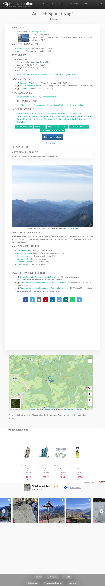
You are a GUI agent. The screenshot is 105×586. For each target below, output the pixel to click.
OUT (102, 482)
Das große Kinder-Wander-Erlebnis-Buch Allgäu (40, 277)
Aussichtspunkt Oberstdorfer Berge (33, 116)
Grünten (36, 97)
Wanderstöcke (23, 259)
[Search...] (90, 388)
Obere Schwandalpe (36, 105)
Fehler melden (52, 143)
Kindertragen (22, 256)
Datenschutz (33, 583)
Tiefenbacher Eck (49, 97)
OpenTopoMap (68, 409)
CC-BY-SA (77, 409)
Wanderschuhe (23, 261)
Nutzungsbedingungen (53, 583)
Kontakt (66, 577)
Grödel (20, 264)
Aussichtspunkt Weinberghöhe (68, 113)
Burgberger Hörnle (25, 97)
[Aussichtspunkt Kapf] (50, 379)
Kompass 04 (25, 88)
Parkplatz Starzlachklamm (43, 113)
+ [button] (90, 400)
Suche (45, 3)
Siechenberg (49, 119)
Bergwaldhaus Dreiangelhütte (59, 105)
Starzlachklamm (24, 113)
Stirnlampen (22, 250)
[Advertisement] (53, 322)
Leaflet (33, 409)
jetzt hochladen (71, 228)
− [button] (90, 404)
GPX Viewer (73, 3)
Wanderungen (58, 3)
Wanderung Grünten (36, 32)
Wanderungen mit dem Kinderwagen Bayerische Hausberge (45, 288)
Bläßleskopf (61, 119)
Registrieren (88, 3)
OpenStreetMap (50, 409)
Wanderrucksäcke (24, 253)
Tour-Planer (22, 48)
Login (99, 3)
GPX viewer (52, 577)
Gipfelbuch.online (18, 3)
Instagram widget (92, 518)
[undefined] (90, 361)
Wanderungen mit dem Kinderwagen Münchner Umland (43, 282)
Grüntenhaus (78, 105)
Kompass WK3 (26, 83)
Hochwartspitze (36, 119)
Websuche (21, 51)
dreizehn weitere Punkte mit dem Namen (49, 74)
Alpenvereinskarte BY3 (29, 85)
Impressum (73, 583)
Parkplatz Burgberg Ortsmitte (61, 116)
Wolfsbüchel (72, 119)
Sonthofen (35, 62)
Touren (39, 577)
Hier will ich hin (52, 136)
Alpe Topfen (22, 105)
